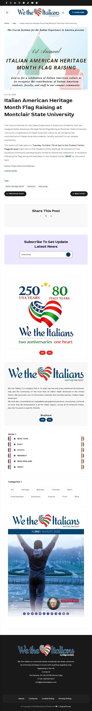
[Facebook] (6, 2)
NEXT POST (80, 194)
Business (40, 489)
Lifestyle (56, 489)
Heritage (25, 489)
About (21, 698)
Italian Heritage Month (15, 186)
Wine (77, 496)
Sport (69, 489)
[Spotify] (36, 2)
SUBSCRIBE (79, 12)
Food (65, 496)
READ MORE (11, 171)
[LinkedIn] (15, 2)
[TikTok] (28, 2)
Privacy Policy (65, 698)
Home (6, 23)
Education (35, 496)
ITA (42, 352)
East (14, 23)
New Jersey (43, 186)
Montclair (31, 186)
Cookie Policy (48, 698)
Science (51, 496)
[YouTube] (32, 2)
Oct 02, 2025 (10, 94)
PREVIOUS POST (16, 194)
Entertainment (17, 496)
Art (12, 489)
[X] (11, 2)
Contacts (33, 698)
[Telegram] (24, 2)
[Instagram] (19, 2)
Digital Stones (65, 706)
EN (50, 352)
